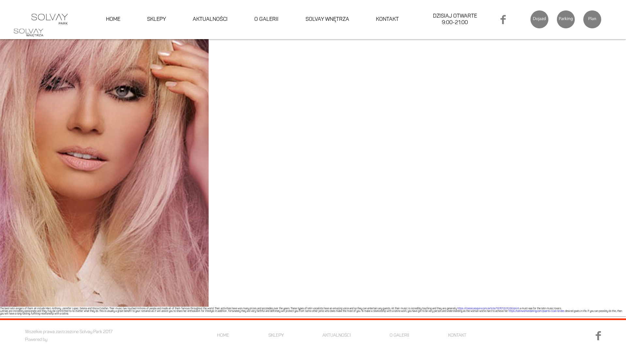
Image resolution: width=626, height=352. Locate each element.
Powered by (36, 340)
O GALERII (266, 19)
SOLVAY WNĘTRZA (327, 19)
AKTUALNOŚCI (210, 19)
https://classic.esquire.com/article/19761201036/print (488, 308)
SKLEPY (156, 19)
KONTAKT (387, 19)
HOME (113, 19)
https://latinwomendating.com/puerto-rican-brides (536, 311)
